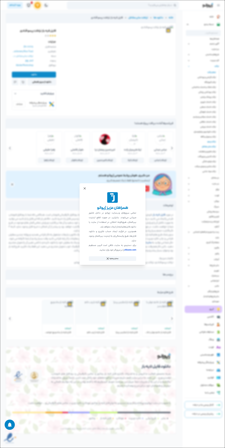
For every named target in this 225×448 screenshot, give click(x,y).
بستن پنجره (114, 258)
